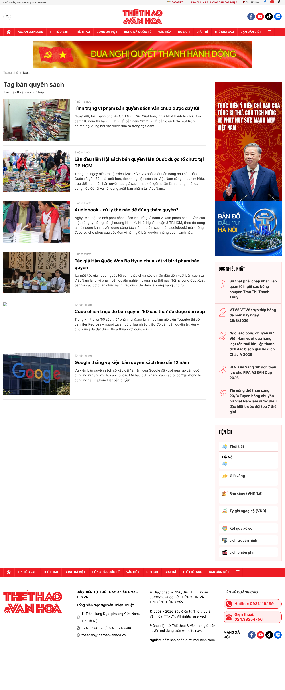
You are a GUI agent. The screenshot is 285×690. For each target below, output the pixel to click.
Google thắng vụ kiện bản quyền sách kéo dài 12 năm (132, 362)
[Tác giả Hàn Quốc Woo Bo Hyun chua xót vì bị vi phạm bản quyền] (36, 273)
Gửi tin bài (252, 2)
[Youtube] (272, 2)
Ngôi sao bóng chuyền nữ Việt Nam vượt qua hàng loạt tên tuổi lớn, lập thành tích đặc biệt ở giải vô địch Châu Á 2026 (252, 344)
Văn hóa (164, 32)
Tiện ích (225, 431)
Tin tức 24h (59, 32)
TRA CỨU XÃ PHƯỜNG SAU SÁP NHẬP (214, 2)
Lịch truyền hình (243, 540)
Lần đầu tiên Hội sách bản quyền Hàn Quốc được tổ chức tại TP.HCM (139, 163)
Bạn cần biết (251, 32)
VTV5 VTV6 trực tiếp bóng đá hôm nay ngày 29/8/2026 (253, 315)
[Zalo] (278, 16)
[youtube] (260, 16)
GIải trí (202, 32)
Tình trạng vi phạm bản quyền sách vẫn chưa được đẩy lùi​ (137, 108)
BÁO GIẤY (177, 2)
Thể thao (82, 32)
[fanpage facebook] (251, 16)
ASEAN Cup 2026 (30, 32)
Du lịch (184, 32)
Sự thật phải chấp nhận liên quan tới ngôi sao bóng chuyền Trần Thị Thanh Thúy (253, 289)
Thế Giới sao (224, 32)
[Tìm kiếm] (7, 16)
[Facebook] (265, 2)
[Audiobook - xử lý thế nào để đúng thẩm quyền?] (36, 222)
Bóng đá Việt (107, 32)
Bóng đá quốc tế (137, 32)
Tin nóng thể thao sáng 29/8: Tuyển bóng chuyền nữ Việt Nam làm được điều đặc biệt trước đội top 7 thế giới (253, 401)
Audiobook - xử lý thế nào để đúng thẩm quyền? (127, 210)
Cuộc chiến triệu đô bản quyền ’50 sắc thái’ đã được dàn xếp (140, 311)
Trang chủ (10, 72)
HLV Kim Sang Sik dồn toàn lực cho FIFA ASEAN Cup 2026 (253, 372)
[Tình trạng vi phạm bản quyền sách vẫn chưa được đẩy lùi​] (36, 120)
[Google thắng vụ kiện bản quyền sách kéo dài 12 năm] (36, 374)
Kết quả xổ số (240, 528)
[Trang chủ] (8, 32)
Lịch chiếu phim (243, 552)
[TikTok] (280, 2)
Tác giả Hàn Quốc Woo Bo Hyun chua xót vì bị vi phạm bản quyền (137, 264)
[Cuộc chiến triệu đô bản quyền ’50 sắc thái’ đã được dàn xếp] (36, 323)
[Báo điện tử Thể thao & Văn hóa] (143, 16)
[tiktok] (269, 16)
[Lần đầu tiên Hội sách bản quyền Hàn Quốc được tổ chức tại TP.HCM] (36, 171)
